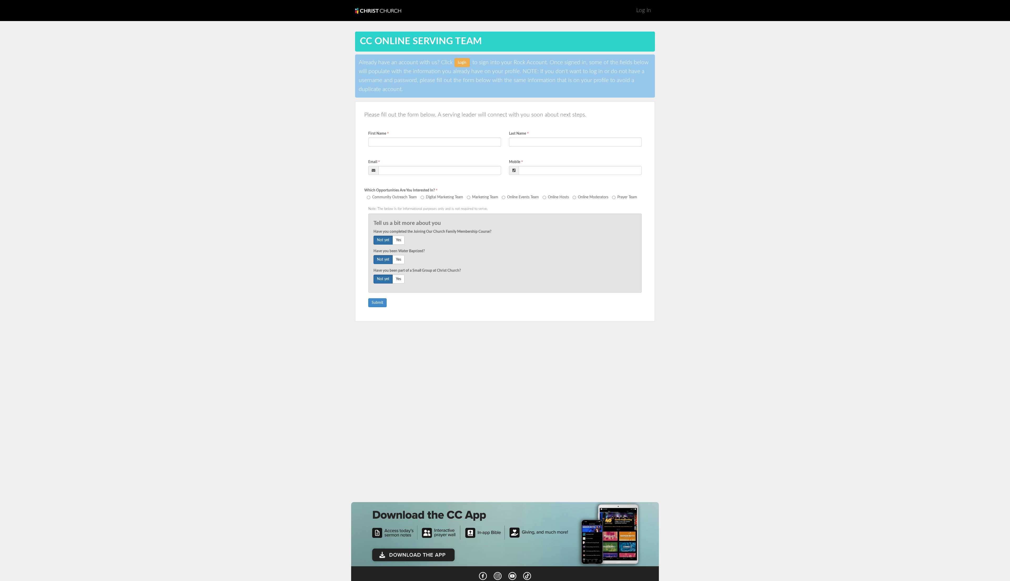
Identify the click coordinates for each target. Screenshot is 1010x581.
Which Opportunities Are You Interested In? (399, 190)
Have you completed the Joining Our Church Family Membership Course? (432, 232)
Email (372, 162)
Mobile (514, 162)
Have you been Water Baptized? (399, 251)
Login (462, 62)
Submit (377, 303)
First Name (377, 133)
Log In (643, 10)
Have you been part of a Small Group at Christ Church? (417, 270)
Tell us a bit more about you (407, 223)
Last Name (517, 133)
